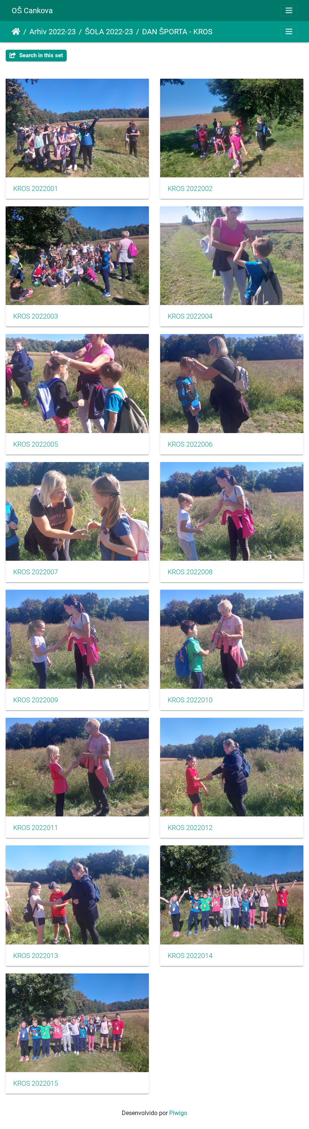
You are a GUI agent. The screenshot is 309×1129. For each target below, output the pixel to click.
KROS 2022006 (190, 444)
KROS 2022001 (35, 188)
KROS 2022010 (190, 700)
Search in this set (40, 55)
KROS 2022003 (35, 316)
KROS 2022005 (35, 444)
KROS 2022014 (190, 956)
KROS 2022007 (35, 572)
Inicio (16, 31)
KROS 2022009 (35, 700)
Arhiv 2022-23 (52, 31)
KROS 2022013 (35, 956)
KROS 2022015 (35, 1083)
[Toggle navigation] (289, 10)
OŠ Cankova (32, 10)
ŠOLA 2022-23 (109, 31)
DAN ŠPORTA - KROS (177, 31)
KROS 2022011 (35, 827)
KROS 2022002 (190, 188)
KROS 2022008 (190, 572)
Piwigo (178, 1113)
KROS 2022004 (190, 316)
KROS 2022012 (190, 827)
